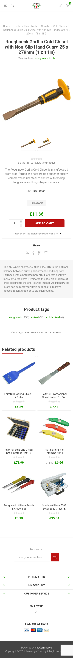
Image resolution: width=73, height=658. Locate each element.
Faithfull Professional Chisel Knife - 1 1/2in (54, 395)
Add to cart (44, 223)
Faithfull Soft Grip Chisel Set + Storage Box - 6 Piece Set (19, 453)
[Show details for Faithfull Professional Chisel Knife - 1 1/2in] (54, 373)
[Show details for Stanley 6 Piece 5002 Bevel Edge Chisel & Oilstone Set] (54, 484)
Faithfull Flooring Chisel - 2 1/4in (18, 395)
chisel (35, 317)
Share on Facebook (33, 253)
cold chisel (53, 317)
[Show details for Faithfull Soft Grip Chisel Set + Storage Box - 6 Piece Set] (19, 429)
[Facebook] (36, 613)
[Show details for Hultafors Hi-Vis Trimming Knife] (54, 429)
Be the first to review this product (36, 162)
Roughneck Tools (45, 58)
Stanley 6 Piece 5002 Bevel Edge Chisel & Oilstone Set (54, 508)
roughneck (15, 317)
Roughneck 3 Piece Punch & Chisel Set (19, 507)
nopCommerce (43, 647)
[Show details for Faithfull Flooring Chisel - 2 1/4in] (19, 373)
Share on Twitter (27, 252)
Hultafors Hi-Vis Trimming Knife (54, 451)
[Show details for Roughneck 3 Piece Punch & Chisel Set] (19, 484)
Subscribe (55, 557)
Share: (36, 245)
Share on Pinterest (39, 253)
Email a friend (45, 253)
